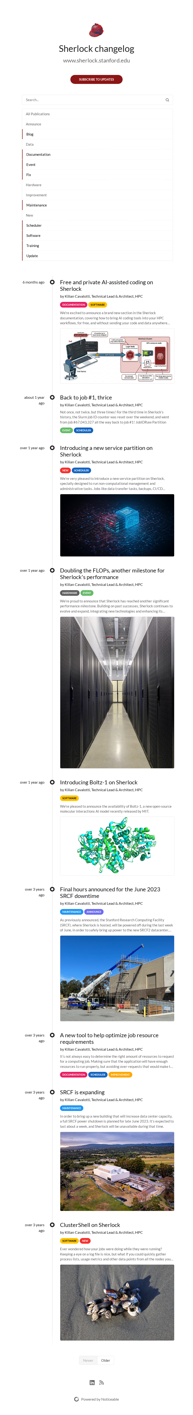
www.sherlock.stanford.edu (96, 60)
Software (33, 235)
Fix (28, 175)
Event (31, 164)
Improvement (36, 195)
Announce (33, 124)
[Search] (167, 100)
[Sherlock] (96, 31)
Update (32, 256)
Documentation (38, 154)
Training (32, 245)
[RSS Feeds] (101, 1382)
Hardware (33, 185)
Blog (29, 134)
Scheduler (34, 225)
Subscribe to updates (96, 79)
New (29, 215)
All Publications (38, 114)
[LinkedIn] (94, 1382)
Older (105, 1360)
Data (30, 144)
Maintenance (36, 205)
